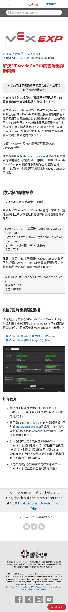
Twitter (34, 526)
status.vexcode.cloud (35, 156)
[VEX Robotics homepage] (29, 4)
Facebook (26, 526)
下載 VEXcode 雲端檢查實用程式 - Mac (27, 340)
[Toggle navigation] (8, 4)
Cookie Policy (42, 587)
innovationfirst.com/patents (41, 584)
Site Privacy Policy (13, 587)
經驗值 (19, 53)
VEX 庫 (7, 53)
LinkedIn (41, 526)
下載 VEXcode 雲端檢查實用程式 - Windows (29, 336)
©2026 (16, 576)
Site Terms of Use (28, 587)
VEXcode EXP (35, 53)
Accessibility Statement (37, 589)
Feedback (57, 607)
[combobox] (34, 12)
